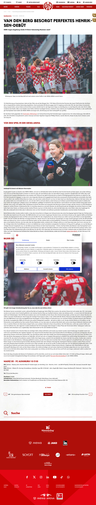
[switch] (39, 263)
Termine (89, 7)
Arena (72, 2)
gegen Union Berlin (72, 231)
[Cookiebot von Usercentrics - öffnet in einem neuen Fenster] (73, 235)
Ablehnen (26, 269)
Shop (20, 2)
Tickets (8, 2)
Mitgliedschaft (34, 2)
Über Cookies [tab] (70, 240)
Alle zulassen (69, 269)
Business (62, 2)
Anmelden (88, 2)
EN (80, 2)
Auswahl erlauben (48, 269)
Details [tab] (48, 240)
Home (5, 11)
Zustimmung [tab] (25, 240)
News (6, 7)
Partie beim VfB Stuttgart (30, 114)
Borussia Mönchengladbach (58, 374)
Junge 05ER (80, 7)
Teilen (49, 405)
